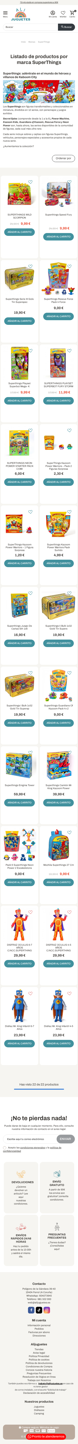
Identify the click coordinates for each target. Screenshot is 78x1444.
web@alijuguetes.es (39, 1302)
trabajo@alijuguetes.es (50, 1383)
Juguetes (39, 1406)
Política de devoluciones (39, 1363)
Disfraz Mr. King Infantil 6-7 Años (19, 1027)
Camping (39, 1413)
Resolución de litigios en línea (39, 1376)
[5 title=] (60, 223)
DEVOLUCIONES (23, 1182)
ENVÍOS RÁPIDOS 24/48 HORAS (21, 1238)
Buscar (68, 27)
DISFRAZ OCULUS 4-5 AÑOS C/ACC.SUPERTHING (58, 947)
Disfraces (39, 1410)
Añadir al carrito (19, 232)
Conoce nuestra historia (39, 1370)
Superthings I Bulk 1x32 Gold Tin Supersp (19, 707)
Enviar (66, 1139)
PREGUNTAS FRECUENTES (57, 1236)
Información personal (39, 1325)
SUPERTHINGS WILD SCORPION (20, 216)
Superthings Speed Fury (58, 214)
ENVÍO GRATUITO (57, 1183)
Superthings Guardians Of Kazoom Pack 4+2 (58, 707)
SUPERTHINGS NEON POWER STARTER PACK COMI (19, 466)
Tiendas (39, 1349)
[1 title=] (56, 223)
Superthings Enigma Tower (19, 785)
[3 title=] (58, 223)
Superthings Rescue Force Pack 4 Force (58, 300)
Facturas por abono (39, 1332)
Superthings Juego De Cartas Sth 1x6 (19, 627)
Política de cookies (39, 1359)
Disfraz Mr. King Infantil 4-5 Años (58, 1027)
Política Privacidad (39, 1356)
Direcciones (39, 1335)
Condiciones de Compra (39, 1366)
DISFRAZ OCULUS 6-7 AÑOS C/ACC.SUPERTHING (19, 947)
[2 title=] (57, 223)
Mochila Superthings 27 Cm (58, 865)
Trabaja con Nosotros (39, 1380)
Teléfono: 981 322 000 (39, 1299)
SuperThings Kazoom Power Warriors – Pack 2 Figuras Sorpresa (58, 466)
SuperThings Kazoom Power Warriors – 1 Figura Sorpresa (19, 547)
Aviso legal (39, 1352)
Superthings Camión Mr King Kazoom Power (59, 786)
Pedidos (39, 1328)
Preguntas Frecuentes (39, 1373)
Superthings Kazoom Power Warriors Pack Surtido (58, 547)
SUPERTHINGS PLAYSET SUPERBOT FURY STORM (58, 385)
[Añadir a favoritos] (30, 182)
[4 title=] (59, 223)
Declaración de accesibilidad (39, 1393)
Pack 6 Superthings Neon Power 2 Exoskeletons (20, 866)
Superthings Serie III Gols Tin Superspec (20, 300)
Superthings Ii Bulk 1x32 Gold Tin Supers (58, 627)
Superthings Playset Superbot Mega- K (19, 385)
